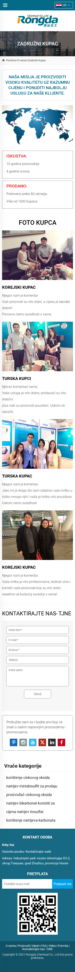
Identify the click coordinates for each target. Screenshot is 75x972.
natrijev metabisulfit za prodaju (31, 786)
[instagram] (23, 742)
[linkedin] (52, 742)
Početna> (11, 60)
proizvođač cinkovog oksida (29, 794)
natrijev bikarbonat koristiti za (30, 803)
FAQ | (44, 945)
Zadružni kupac (37, 60)
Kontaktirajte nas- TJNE (37, 949)
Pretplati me (62, 884)
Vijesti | (36, 945)
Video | (53, 945)
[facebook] (61, 742)
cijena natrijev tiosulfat (25, 812)
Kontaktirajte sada (38, 851)
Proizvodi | (24, 945)
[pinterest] (13, 742)
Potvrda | (63, 945)
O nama (21, 60)
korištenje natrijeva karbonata (30, 820)
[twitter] (42, 742)
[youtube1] (32, 742)
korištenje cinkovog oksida (28, 777)
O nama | (11, 945)
